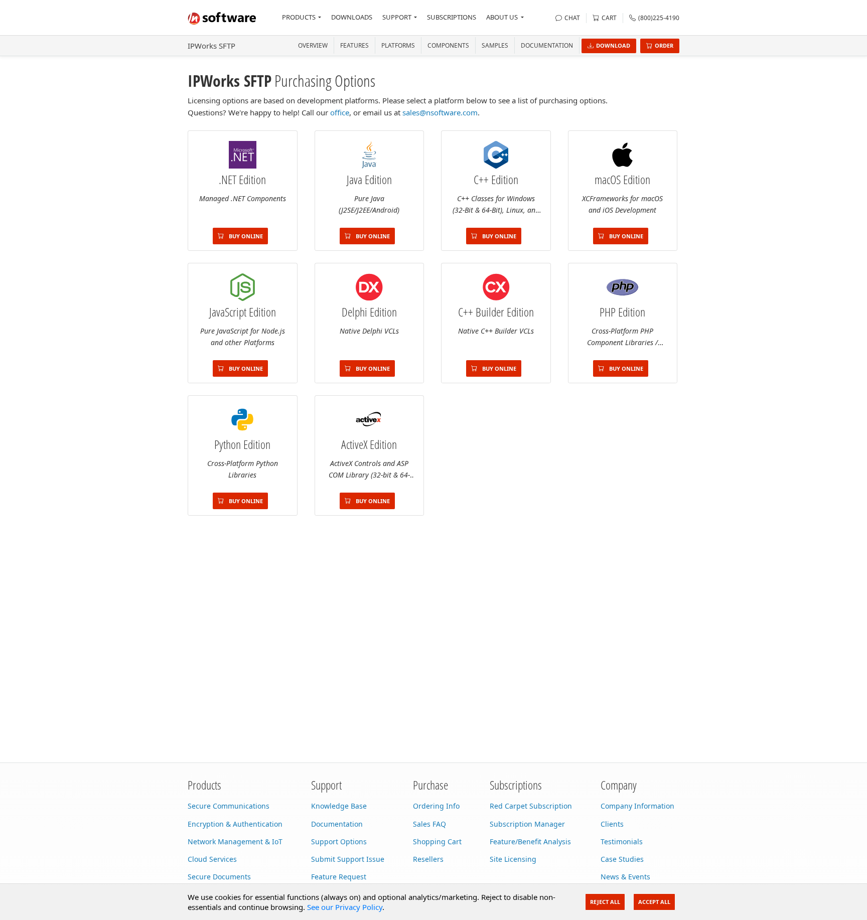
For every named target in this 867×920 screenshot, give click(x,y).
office (339, 112)
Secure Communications (228, 806)
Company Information (637, 806)
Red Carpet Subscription (531, 806)
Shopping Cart (437, 841)
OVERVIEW (313, 45)
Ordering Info (436, 806)
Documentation (547, 45)
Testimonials (622, 841)
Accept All (654, 901)
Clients (612, 824)
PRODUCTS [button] (299, 17)
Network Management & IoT (235, 841)
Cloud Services (212, 859)
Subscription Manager (527, 824)
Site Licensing (513, 859)
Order (664, 45)
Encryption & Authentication (235, 824)
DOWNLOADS (351, 17)
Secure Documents (219, 876)
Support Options (339, 841)
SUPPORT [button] (396, 17)
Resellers (428, 859)
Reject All (605, 901)
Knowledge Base (339, 806)
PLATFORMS (398, 45)
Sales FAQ (429, 824)
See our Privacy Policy (344, 907)
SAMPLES (495, 45)
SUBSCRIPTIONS (451, 17)
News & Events (625, 876)
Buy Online (245, 236)
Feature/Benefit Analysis (530, 841)
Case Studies (622, 859)
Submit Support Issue (347, 859)
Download (613, 45)
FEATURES (354, 45)
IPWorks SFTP (211, 46)
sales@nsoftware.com (440, 112)
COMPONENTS (448, 45)
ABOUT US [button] (502, 17)
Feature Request (338, 876)
